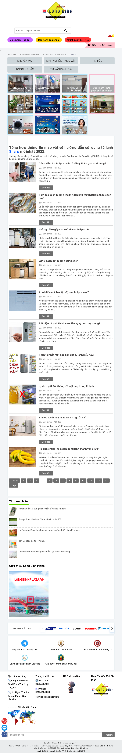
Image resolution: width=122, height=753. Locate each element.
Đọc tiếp (46, 187)
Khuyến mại (24, 60)
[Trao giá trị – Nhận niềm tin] (61, 11)
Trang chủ (11, 54)
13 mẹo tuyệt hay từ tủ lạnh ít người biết (63, 417)
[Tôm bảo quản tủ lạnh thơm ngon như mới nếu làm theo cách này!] (22, 203)
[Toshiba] (90, 628)
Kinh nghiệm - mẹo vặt (29, 54)
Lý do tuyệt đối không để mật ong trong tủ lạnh (66, 386)
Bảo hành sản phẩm (49, 40)
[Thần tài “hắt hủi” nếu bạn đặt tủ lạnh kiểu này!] (22, 363)
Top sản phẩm (25, 69)
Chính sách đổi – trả (78, 40)
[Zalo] (4, 728)
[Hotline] (4, 721)
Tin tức (97, 60)
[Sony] (77, 628)
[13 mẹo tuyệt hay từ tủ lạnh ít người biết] (22, 426)
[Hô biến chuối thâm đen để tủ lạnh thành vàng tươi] (22, 457)
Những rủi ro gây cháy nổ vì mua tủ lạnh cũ (64, 229)
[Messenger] (4, 734)
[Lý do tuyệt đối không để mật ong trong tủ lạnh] (22, 394)
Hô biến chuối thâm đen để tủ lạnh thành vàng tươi (69, 448)
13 (106, 480)
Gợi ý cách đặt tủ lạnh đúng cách (58, 260)
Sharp (14, 151)
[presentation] (42, 628)
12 (98, 480)
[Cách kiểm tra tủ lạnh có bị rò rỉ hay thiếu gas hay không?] (22, 171)
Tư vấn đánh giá (61, 69)
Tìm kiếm (108, 735)
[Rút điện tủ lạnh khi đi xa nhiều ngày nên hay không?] (22, 332)
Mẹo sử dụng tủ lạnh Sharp (54, 54)
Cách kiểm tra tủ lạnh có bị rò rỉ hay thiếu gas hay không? (72, 163)
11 (91, 480)
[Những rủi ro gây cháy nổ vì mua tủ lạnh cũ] (22, 237)
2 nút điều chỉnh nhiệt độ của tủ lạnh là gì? (64, 292)
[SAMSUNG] (50, 628)
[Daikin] (104, 628)
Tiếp (13, 485)
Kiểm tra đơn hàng (102, 45)
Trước (14, 480)
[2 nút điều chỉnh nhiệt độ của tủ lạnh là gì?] (22, 300)
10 (83, 480)
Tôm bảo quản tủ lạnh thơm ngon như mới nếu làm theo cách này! (75, 196)
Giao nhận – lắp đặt (20, 40)
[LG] (64, 628)
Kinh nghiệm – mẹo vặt (61, 60)
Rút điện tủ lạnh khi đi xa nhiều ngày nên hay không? (69, 323)
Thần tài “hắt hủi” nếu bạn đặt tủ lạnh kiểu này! (66, 354)
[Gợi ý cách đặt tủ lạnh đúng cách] (22, 269)
